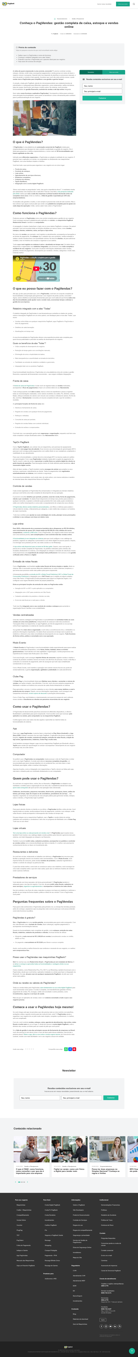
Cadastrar (102, 98)
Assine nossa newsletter (104, 4)
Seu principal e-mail (92, 91)
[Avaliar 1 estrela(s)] (26, 1049)
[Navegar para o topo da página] (132, 1351)
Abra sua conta (122, 4)
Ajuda (103, 1320)
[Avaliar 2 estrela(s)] (28, 1049)
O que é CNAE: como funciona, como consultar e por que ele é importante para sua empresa (30, 1171)
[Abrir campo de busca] (134, 4)
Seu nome (88, 86)
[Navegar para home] (55, 18)
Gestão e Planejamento (78, 18)
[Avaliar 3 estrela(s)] (30, 1049)
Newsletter (91, 72)
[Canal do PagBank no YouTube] (110, 1326)
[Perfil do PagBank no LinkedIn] (115, 1326)
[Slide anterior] (15, 1182)
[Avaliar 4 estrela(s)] (31, 1049)
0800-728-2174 (106, 1293)
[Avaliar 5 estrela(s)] (33, 1049)
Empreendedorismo (62, 18)
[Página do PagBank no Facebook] (101, 1326)
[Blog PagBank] (119, 1326)
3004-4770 (104, 1300)
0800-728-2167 (106, 1309)
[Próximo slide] (27, 1182)
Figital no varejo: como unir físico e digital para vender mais (69, 1170)
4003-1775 (104, 1286)
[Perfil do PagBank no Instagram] (106, 1326)
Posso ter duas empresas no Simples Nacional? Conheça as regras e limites (106, 1171)
